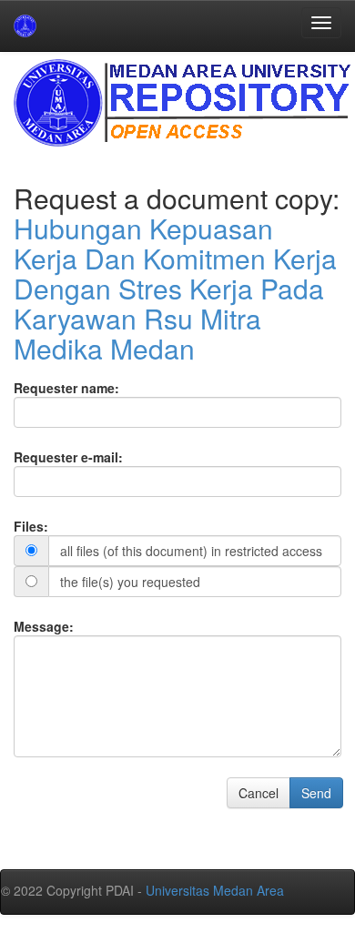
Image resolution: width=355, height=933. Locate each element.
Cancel (258, 793)
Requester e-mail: (68, 457)
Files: (31, 526)
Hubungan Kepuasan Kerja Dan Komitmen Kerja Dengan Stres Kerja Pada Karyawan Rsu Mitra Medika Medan (175, 288)
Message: (44, 626)
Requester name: (66, 388)
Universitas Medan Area (215, 890)
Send (316, 793)
